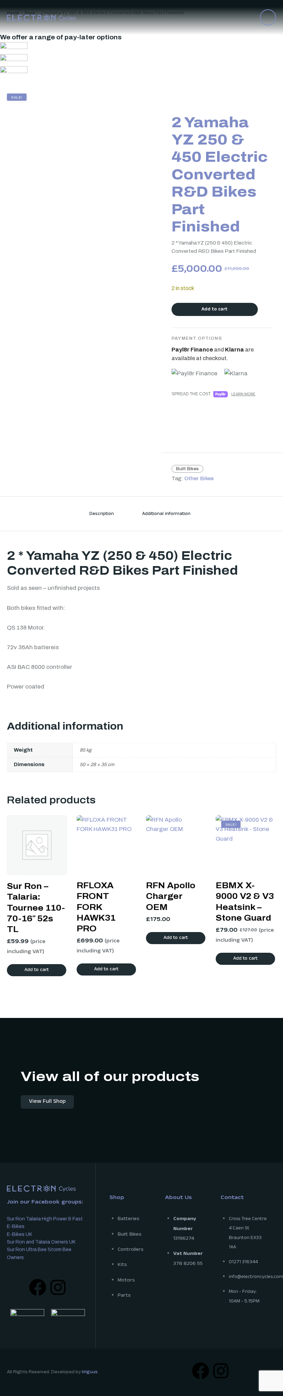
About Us (178, 1198)
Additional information (166, 514)
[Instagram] (58, 1287)
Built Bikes (187, 468)
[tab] (101, 514)
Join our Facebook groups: (45, 1203)
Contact (232, 1198)
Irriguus (90, 1371)
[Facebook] (37, 1287)
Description (101, 514)
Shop (116, 1198)
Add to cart (214, 309)
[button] (268, 17)
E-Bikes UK (19, 1234)
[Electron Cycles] (41, 17)
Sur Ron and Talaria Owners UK (41, 1242)
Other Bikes (199, 478)
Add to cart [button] (37, 970)
